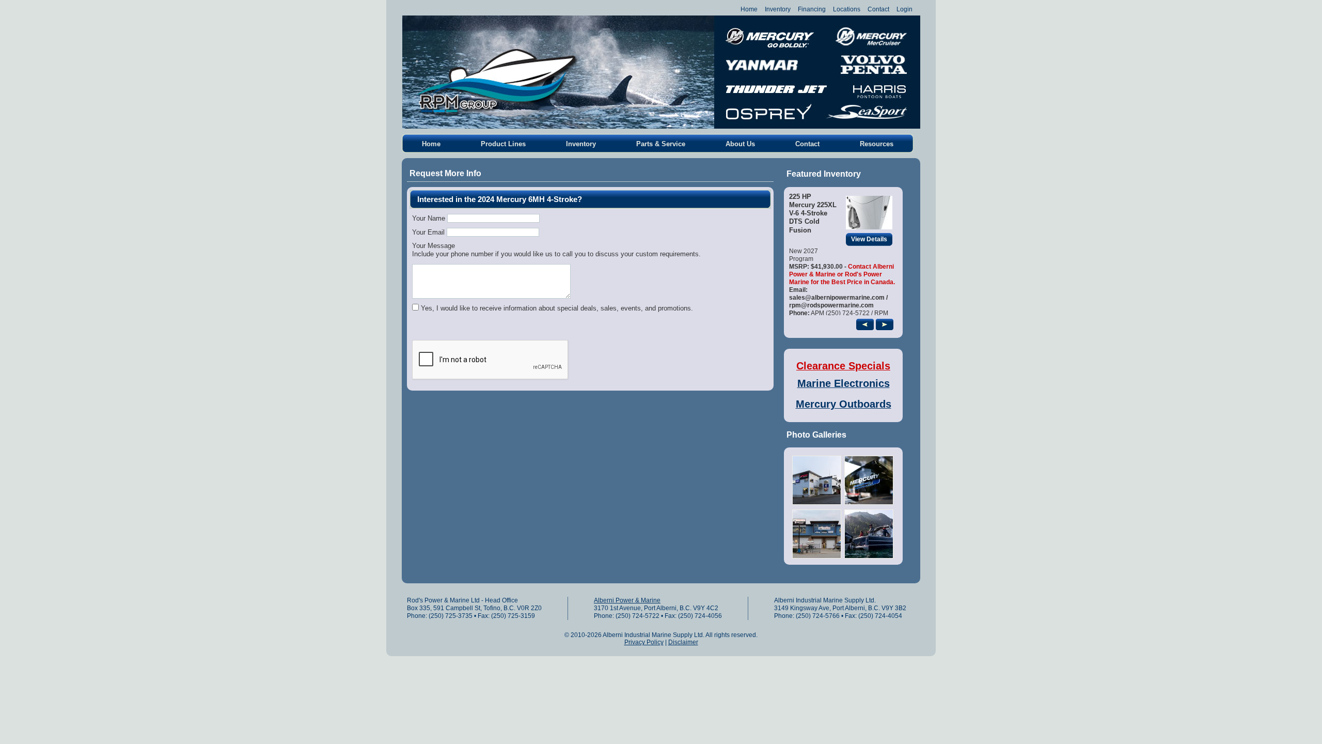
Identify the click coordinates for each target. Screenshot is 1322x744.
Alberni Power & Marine (627, 600)
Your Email (428, 232)
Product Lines (503, 144)
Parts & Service (660, 144)
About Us (740, 144)
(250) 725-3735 (451, 615)
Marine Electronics (843, 383)
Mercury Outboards (843, 404)
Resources (876, 144)
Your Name (428, 218)
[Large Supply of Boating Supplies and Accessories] (869, 557)
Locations (846, 9)
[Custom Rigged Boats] (817, 557)
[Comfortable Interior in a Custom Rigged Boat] (817, 503)
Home (749, 9)
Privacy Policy (644, 642)
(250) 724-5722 (637, 615)
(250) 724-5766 (818, 615)
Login (904, 9)
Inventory (778, 9)
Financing (812, 9)
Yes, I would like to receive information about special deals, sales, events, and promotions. (557, 308)
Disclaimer (683, 642)
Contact (878, 9)
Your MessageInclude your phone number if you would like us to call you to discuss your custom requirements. (556, 250)
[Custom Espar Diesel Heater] (869, 503)
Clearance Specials (843, 365)
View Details (869, 239)
